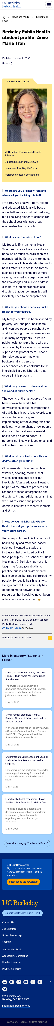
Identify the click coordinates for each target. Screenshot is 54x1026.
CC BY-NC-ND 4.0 (12, 628)
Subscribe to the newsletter (23, 881)
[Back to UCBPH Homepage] (11, 4)
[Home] (3, 17)
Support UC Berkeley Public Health (22, 913)
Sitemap (6, 941)
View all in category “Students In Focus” (27, 843)
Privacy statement (11, 968)
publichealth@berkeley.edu (16, 1005)
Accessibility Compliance (15, 956)
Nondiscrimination (11, 962)
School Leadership (12, 935)
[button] (48, 4)
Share (5, 63)
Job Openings (9, 928)
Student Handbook (12, 949)
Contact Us (8, 922)
